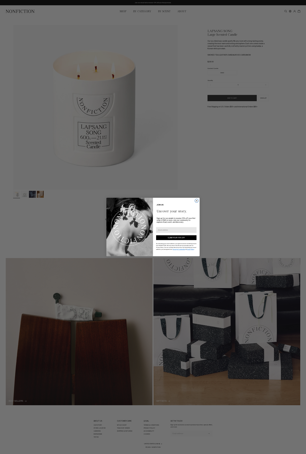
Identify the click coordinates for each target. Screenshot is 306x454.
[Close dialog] (196, 201)
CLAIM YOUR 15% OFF (176, 238)
